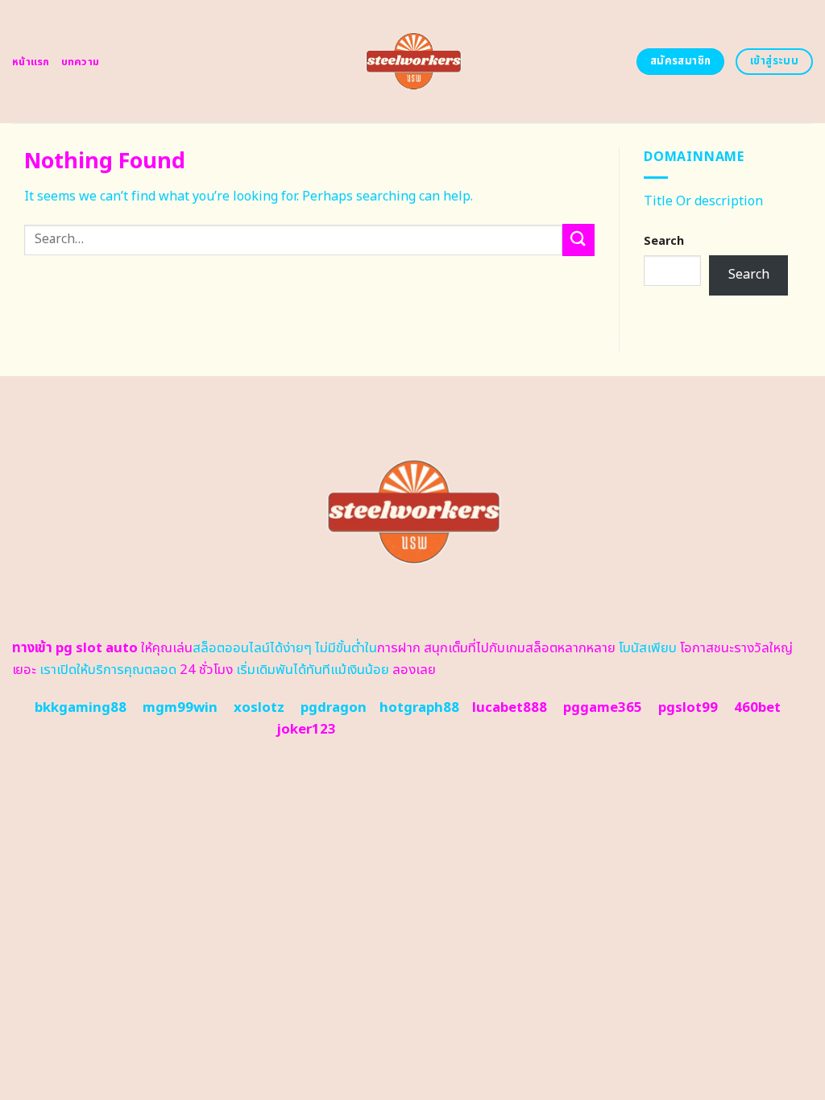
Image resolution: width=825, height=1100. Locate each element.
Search (664, 241)
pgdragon (334, 707)
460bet (757, 707)
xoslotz (259, 707)
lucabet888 (509, 707)
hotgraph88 (419, 707)
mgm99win (180, 707)
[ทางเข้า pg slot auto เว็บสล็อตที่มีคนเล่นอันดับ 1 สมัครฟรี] (413, 61)
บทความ (80, 62)
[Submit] (578, 239)
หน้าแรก (31, 62)
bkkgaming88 (80, 707)
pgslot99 (688, 707)
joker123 (306, 729)
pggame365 (602, 707)
